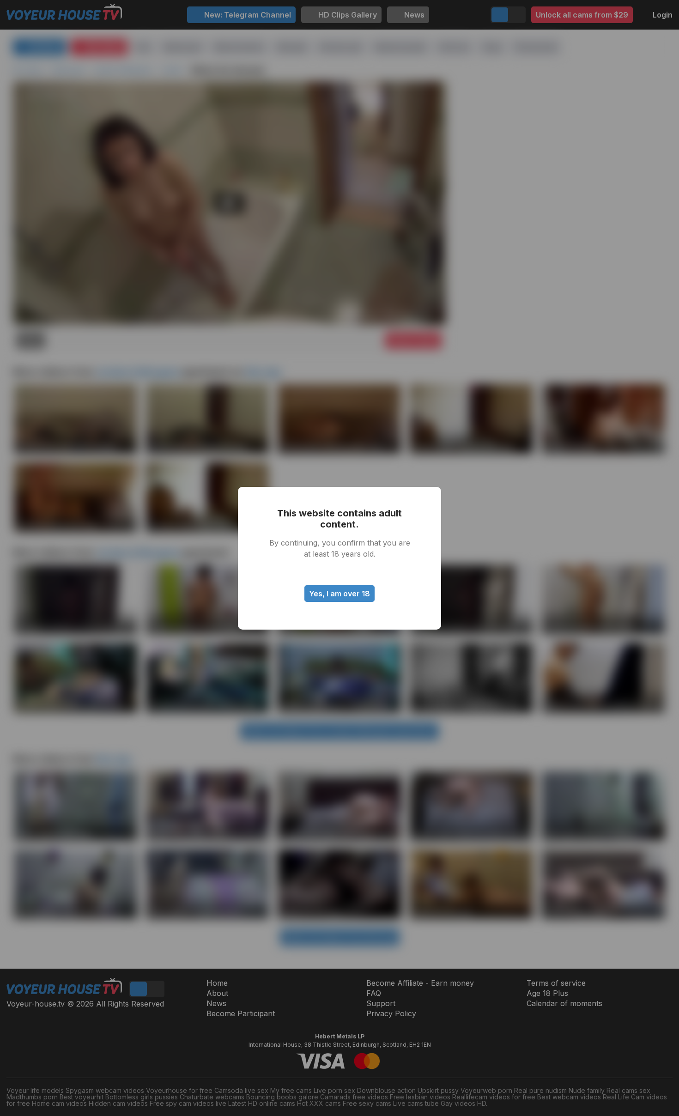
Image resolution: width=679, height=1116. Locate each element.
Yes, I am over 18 (339, 593)
